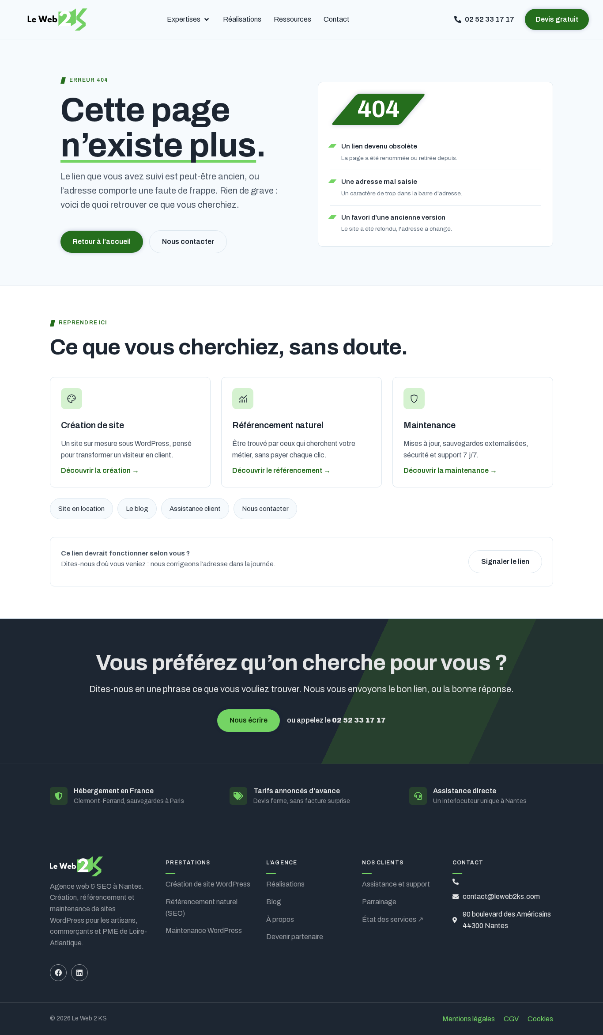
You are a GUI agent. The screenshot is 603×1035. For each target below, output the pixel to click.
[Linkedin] (79, 972)
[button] (189, 19)
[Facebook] (58, 972)
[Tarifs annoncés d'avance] (238, 796)
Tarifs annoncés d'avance (296, 791)
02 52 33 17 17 (359, 720)
